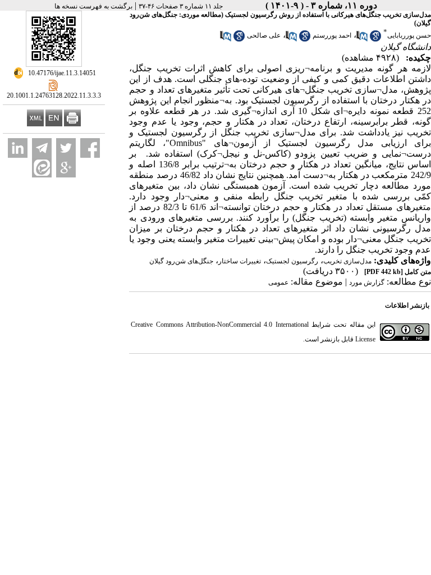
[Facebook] (90, 148)
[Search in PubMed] (362, 39)
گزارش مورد (366, 282)
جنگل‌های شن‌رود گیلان (181, 261)
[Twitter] (66, 148)
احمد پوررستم (332, 35)
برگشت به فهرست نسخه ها (93, 6)
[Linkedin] (17, 148)
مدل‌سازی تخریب (347, 261)
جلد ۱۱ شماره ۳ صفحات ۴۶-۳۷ (181, 6)
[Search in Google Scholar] (375, 39)
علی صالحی (264, 35)
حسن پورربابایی (409, 35)
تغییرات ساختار (239, 261)
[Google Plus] (66, 167)
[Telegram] (42, 148)
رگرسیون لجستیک (292, 261)
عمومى (278, 282)
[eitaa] (42, 167)
